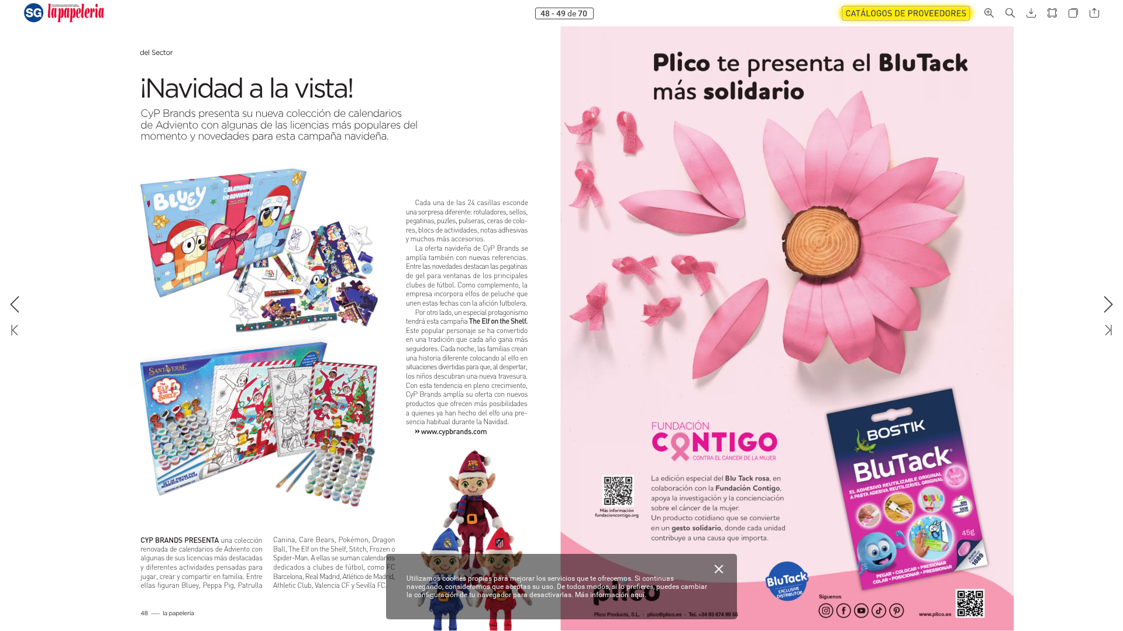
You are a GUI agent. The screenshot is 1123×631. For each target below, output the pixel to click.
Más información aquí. (610, 595)
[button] (907, 13)
